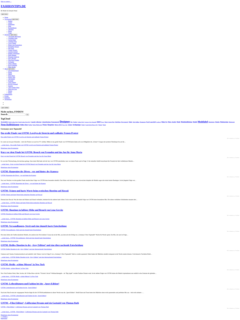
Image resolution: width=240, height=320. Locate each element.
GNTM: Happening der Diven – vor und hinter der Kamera (29, 171)
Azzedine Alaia (12, 38)
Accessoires (8, 19)
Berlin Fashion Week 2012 (24, 122)
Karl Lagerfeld (12, 65)
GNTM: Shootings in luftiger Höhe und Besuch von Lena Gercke (32, 210)
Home (6, 17)
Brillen (10, 21)
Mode (178, 122)
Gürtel (10, 23)
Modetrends (232, 122)
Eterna (10, 91)
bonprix (10, 86)
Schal (10, 33)
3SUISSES (11, 79)
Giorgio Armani (13, 52)
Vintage (100, 125)
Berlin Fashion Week (13, 122)
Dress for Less (12, 89)
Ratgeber (7, 97)
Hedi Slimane (12, 55)
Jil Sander (11, 62)
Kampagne (143, 122)
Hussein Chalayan (13, 57)
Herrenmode (124, 122)
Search (4, 114)
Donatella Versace (13, 47)
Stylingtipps (8, 99)
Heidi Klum (118, 122)
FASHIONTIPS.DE (13, 6)
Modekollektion (186, 122)
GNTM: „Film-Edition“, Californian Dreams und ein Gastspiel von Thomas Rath (40, 303)
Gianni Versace (12, 50)
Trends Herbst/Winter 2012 (91, 124)
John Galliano (12, 63)
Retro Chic (64, 124)
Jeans (130, 122)
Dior (71, 122)
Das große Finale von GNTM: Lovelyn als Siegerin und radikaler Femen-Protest (39, 133)
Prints (45, 125)
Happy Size (11, 77)
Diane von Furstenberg (15, 45)
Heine (10, 92)
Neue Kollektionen (10, 124)
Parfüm (30, 125)
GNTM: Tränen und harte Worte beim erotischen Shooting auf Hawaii (35, 190)
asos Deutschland (13, 70)
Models (217, 122)
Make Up (164, 122)
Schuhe (70, 125)
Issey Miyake (12, 58)
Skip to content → (6, 1)
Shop (6, 69)
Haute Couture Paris (110, 122)
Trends (83, 125)
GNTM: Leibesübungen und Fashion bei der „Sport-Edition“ (30, 283)
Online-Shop (24, 125)
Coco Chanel (12, 43)
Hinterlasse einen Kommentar (9, 148)
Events (6, 96)
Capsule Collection (36, 122)
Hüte (9, 26)
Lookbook (158, 122)
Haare (102, 122)
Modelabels (211, 122)
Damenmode (55, 122)
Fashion (75, 122)
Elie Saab (11, 48)
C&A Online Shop (13, 87)
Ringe (10, 31)
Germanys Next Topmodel (90, 122)
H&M (10, 74)
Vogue (104, 125)
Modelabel (203, 121)
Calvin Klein (12, 40)
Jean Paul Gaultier (13, 60)
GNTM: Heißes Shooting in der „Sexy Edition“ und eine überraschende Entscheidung (42, 245)
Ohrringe (11, 29)
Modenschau (224, 122)
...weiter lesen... (29, 145)
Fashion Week (81, 122)
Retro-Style (58, 125)
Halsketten (11, 24)
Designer (7, 34)
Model (195, 122)
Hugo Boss (11, 76)
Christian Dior (12, 41)
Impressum (4, 318)
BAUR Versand (13, 84)
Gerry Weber (12, 82)
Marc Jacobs (12, 67)
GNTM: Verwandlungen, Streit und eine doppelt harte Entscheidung (34, 226)
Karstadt (10, 81)
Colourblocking (46, 122)
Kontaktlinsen (12, 28)
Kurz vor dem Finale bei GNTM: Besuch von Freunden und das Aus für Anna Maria (41, 152)
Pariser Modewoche (37, 124)
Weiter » (5, 316)
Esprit (10, 72)
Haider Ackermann (14, 53)
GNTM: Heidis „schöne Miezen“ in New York (23, 264)
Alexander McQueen (14, 36)
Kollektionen (8, 94)
